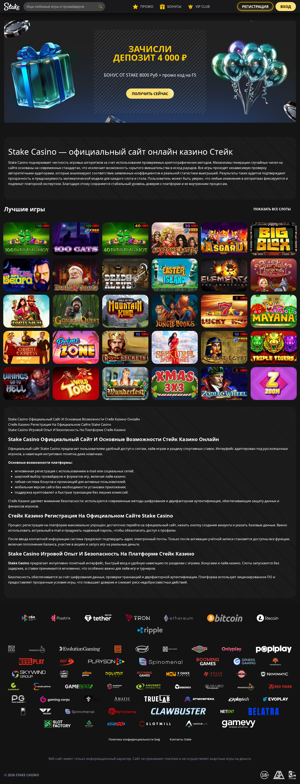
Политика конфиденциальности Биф (134, 739)
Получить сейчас (150, 93)
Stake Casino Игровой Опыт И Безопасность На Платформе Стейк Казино (67, 430)
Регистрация (255, 6)
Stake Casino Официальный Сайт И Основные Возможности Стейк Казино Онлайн (74, 419)
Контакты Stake (180, 739)
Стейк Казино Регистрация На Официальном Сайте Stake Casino (59, 424)
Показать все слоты (272, 209)
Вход (285, 6)
